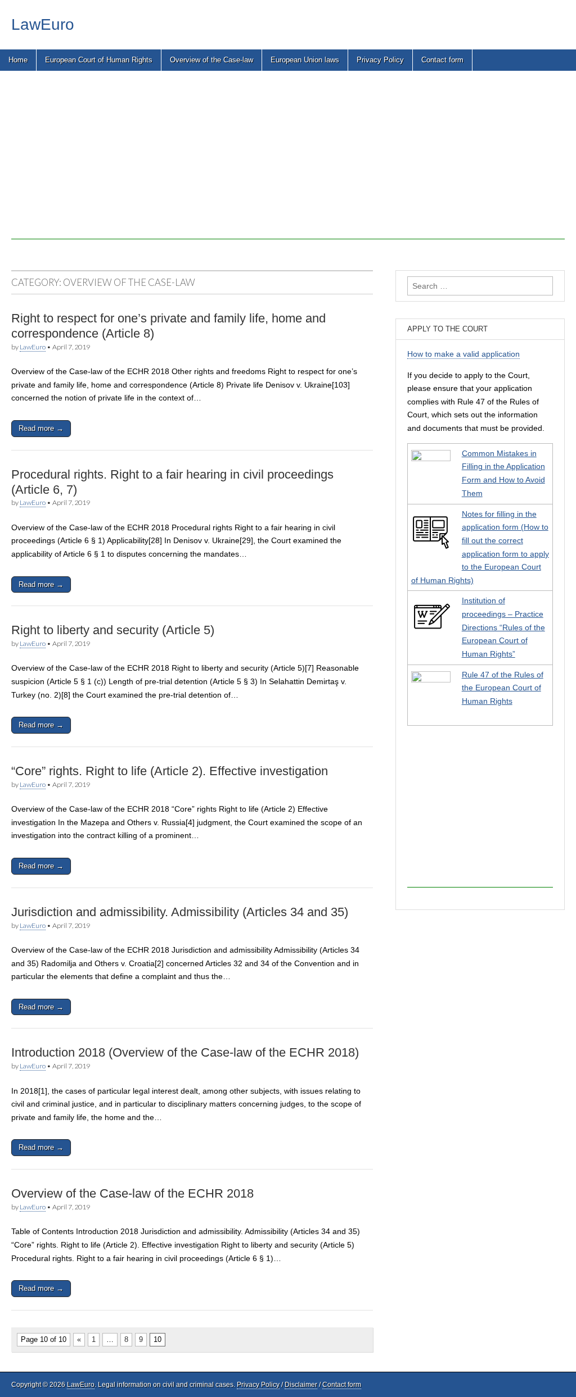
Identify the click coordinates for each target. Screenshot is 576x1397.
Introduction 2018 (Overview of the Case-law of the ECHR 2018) (185, 1052)
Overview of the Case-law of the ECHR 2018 (132, 1193)
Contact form (442, 60)
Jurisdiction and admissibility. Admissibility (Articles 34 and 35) (179, 912)
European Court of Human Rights (98, 60)
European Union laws (305, 60)
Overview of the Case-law (211, 60)
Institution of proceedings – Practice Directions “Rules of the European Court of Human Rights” (503, 627)
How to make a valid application (463, 353)
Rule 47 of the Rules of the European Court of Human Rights (502, 688)
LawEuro (42, 24)
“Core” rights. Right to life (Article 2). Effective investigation (169, 771)
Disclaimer (301, 1385)
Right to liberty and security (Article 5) (112, 630)
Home (18, 60)
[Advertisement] (288, 160)
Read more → (41, 428)
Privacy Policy (380, 60)
